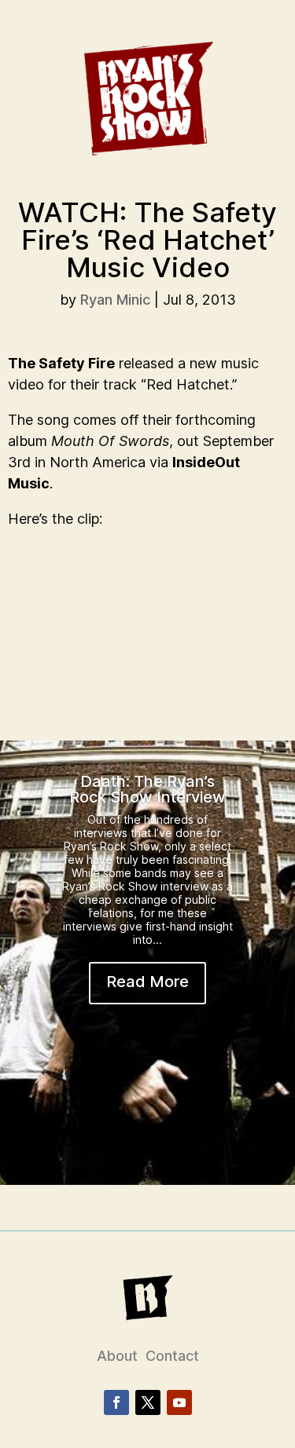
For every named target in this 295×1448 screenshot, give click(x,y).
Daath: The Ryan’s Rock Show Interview (147, 789)
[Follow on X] (147, 1402)
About (117, 1355)
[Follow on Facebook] (116, 1402)
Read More (147, 981)
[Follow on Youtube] (179, 1402)
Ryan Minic (115, 299)
